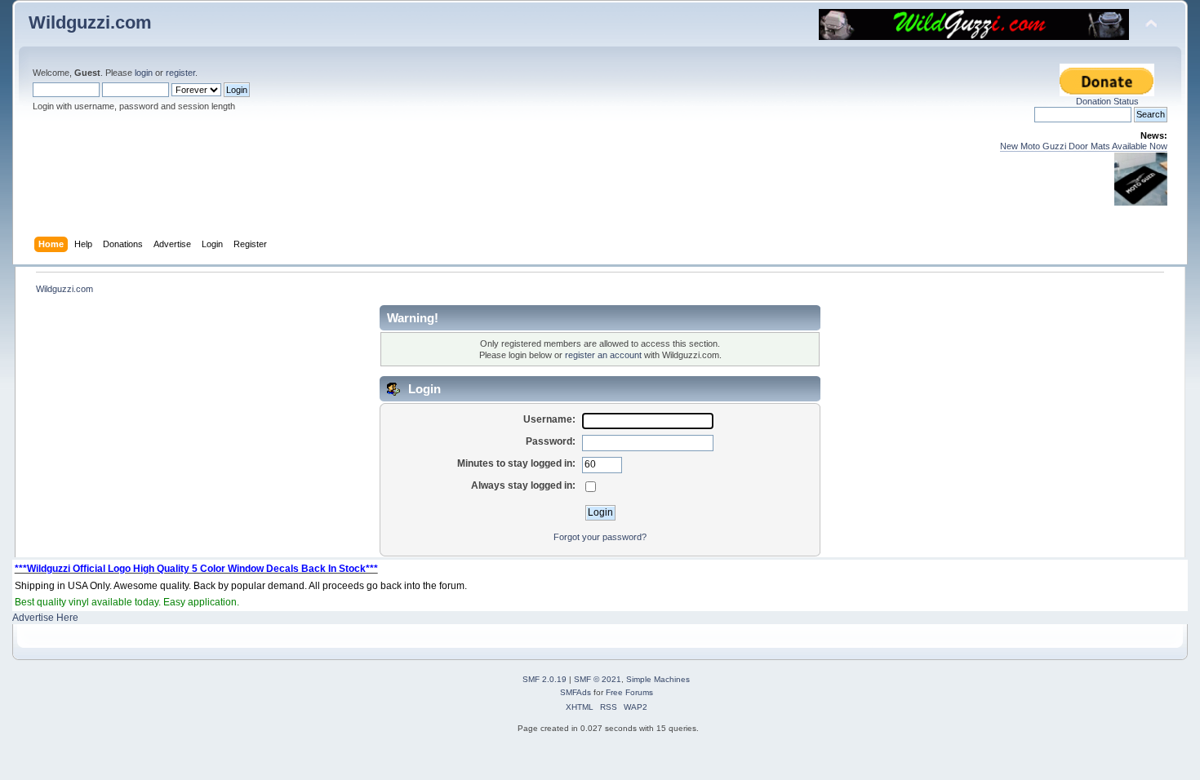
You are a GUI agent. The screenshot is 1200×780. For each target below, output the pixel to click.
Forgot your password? (600, 537)
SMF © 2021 (597, 679)
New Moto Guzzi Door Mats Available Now (1083, 146)
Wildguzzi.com (90, 22)
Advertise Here (45, 617)
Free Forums (629, 692)
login (144, 73)
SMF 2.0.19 (544, 679)
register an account (603, 355)
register (180, 73)
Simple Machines (658, 679)
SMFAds (575, 692)
